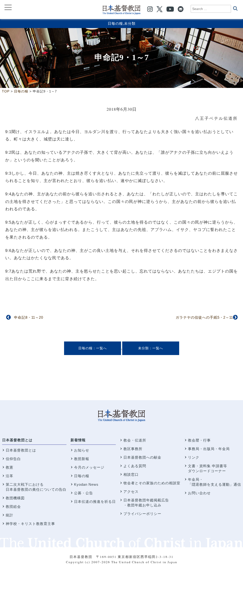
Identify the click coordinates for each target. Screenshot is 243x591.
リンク (193, 457)
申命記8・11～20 (28, 317)
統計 (9, 515)
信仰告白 (13, 459)
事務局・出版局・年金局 (209, 449)
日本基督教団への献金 (142, 457)
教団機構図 (15, 498)
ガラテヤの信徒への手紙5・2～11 (204, 317)
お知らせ (81, 450)
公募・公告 (83, 493)
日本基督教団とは (17, 440)
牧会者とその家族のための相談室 (151, 483)
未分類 (130, 23)
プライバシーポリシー (142, 514)
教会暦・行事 (199, 440)
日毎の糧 (115, 23)
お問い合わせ (199, 493)
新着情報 (78, 440)
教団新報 (81, 459)
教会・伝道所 (134, 440)
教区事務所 (132, 449)
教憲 (9, 467)
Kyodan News (86, 484)
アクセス (131, 492)
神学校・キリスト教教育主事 (30, 524)
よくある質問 (134, 466)
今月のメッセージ (89, 467)
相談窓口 (131, 474)
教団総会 (13, 507)
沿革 (9, 476)
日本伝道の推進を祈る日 (95, 502)
